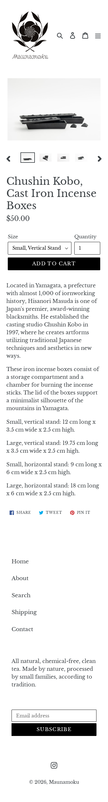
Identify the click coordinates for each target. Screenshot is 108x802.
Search (21, 595)
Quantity (85, 237)
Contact (22, 629)
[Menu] (98, 35)
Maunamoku (64, 782)
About (20, 578)
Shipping (24, 612)
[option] (28, 159)
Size (13, 237)
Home (20, 561)
